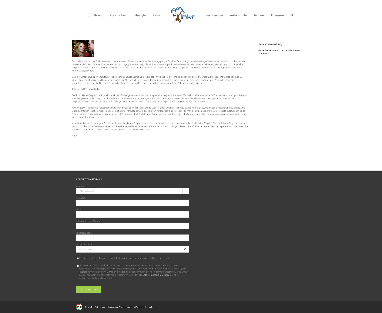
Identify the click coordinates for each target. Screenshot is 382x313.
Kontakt (151, 307)
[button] (276, 15)
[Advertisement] (280, 106)
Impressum (130, 307)
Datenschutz (141, 307)
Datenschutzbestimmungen (156, 275)
